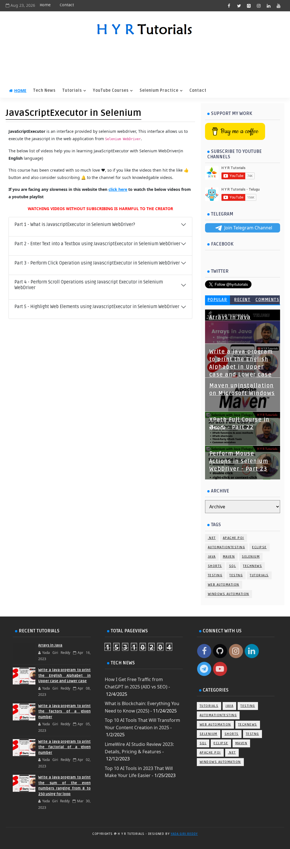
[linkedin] (269, 5)
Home (45, 5)
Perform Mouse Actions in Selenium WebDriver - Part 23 (238, 461)
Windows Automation (228, 594)
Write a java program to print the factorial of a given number (64, 747)
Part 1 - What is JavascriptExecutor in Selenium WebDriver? (74, 224)
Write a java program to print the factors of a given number (64, 711)
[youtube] (278, 5)
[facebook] (229, 5)
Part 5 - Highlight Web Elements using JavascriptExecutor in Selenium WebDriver (96, 307)
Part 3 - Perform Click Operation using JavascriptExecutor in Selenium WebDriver (97, 263)
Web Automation (223, 585)
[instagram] (259, 5)
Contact (67, 5)
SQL (232, 566)
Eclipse (259, 547)
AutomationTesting (226, 547)
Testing (215, 575)
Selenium (251, 556)
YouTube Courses (111, 90)
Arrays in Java (230, 317)
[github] (249, 5)
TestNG (236, 575)
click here (117, 189)
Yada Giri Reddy (184, 834)
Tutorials (72, 90)
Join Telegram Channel (248, 228)
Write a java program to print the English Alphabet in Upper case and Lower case (64, 675)
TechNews (252, 566)
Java (212, 556)
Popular (217, 299)
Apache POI (233, 538)
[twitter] (239, 5)
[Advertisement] (145, 61)
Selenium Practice (159, 90)
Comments (267, 299)
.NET (212, 538)
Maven (229, 556)
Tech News (44, 90)
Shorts (215, 566)
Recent (242, 299)
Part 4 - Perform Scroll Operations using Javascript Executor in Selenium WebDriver (88, 284)
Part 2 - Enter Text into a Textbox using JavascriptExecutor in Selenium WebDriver (97, 244)
